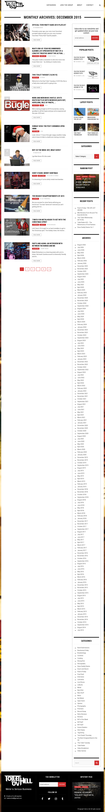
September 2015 (82, 593)
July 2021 (80, 407)
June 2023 (80, 346)
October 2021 (81, 399)
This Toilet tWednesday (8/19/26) (78, 135)
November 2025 (82, 269)
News (41, 105)
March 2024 (81, 322)
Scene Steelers (82, 727)
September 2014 (82, 625)
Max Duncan (52, 56)
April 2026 (80, 255)
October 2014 (81, 622)
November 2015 (82, 587)
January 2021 (81, 423)
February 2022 (82, 388)
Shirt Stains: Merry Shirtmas (45, 173)
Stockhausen (52, 224)
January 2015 (81, 614)
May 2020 (80, 444)
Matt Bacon (45, 248)
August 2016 (81, 563)
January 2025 (81, 295)
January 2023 (81, 359)
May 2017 (80, 540)
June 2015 (80, 601)
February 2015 (82, 611)
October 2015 (81, 590)
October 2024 (81, 303)
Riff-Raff (80, 725)
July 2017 (80, 534)
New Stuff (35, 77)
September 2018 (82, 497)
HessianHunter (39, 27)
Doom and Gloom (83, 669)
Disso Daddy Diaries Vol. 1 (85, 227)
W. (47, 105)
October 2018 (81, 494)
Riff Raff (80, 722)
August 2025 (81, 276)
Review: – (84, 184)
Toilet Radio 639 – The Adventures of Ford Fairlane (93, 135)
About (79, 5)
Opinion (79, 703)
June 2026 (80, 250)
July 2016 (80, 566)
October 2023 (81, 335)
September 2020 (82, 433)
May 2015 (80, 603)
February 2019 (82, 484)
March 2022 (81, 385)
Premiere (80, 709)
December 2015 (82, 585)
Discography (81, 663)
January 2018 (81, 518)
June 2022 (80, 377)
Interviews (36, 248)
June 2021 (80, 409)
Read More (36, 40)
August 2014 (81, 627)
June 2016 (80, 569)
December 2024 (82, 298)
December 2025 (82, 266)
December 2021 (82, 393)
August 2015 (81, 595)
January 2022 (81, 391)
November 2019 (82, 460)
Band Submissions (83, 647)
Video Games (81, 751)
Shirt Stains (41, 175)
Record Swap (81, 711)
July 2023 (80, 343)
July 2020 (80, 439)
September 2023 (82, 338)
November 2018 (82, 492)
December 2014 (82, 617)
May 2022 (80, 380)
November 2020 (82, 428)
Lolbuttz (42, 224)
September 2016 (82, 561)
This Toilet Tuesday (83, 743)
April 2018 (80, 510)
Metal (34, 175)
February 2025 (82, 292)
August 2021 (81, 404)
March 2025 (81, 290)
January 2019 (81, 486)
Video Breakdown (83, 748)
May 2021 (80, 412)
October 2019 (81, 463)
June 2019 (80, 473)
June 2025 (80, 282)
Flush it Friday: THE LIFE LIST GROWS (79, 119)
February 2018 (82, 516)
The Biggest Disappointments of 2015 (48, 196)
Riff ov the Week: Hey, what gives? (46, 150)
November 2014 (82, 619)
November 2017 (82, 524)
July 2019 (80, 470)
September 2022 (82, 369)
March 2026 (81, 258)
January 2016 (81, 582)
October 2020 (81, 431)
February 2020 (82, 452)
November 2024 (82, 300)
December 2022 (82, 362)
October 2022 (81, 367)
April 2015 (80, 606)
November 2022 (82, 364)
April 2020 (80, 447)
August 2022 (81, 372)
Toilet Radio (81, 745)
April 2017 (80, 542)
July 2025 (80, 279)
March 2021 (81, 417)
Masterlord (38, 152)
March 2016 (81, 577)
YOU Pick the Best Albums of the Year (79, 87)
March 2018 (81, 513)
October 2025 (81, 271)
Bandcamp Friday (83, 650)
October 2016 (81, 558)
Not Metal (80, 698)
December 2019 (82, 457)
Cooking (80, 658)
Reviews (79, 179)
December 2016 (82, 553)
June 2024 (80, 314)
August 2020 (81, 436)
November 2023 (82, 332)
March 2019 (81, 481)
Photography (81, 706)
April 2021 (80, 415)
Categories (51, 5)
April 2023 (80, 351)
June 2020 (80, 441)
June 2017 (80, 537)
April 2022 (80, 383)
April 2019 (80, 478)
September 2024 (82, 306)
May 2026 (80, 253)
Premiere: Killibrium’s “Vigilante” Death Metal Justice (84, 795)
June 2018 (80, 505)
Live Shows (81, 682)
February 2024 (82, 324)
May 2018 (80, 508)
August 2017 (81, 532)
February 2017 (82, 548)
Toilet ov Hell (87, 809)
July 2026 (80, 247)
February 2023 (82, 356)
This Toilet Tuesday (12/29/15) (44, 75)
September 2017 (82, 529)
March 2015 (81, 609)
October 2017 (81, 526)
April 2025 (80, 287)
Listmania (35, 56)
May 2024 (80, 316)
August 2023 (81, 340)
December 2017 (82, 521)
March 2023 (81, 354)
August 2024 (81, 308)
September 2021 (82, 401)
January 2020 (81, 455)
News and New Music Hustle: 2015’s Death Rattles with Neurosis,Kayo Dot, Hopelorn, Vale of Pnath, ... (49, 100)
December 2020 (82, 425)
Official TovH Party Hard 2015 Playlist (49, 25)
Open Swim (35, 131)
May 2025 (80, 284)
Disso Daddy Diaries (83, 666)
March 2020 (81, 449)
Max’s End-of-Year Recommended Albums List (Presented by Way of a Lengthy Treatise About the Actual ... (48, 50)
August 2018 (81, 500)
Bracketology (81, 653)
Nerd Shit (42, 56)
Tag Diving (80, 732)
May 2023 (80, 348)
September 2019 (82, 465)
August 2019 (81, 468)
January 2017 (81, 550)
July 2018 (80, 502)
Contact (90, 5)
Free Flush (80, 674)
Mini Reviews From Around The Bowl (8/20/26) (93, 119)
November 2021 (82, 396)
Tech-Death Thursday (84, 735)
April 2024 (80, 319)
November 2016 (82, 556)
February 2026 (82, 261)
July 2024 (80, 311)
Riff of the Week (82, 719)
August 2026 (81, 245)
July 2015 (80, 598)
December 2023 (82, 330)
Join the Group (66, 5)
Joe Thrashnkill (46, 198)
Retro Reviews (82, 714)
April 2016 (80, 574)
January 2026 (81, 263)
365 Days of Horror (53, 175)
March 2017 (81, 545)
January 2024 (81, 327)
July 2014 (80, 630)
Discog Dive (81, 661)
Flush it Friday (81, 671)
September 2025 (82, 274)
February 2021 (82, 420)
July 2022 (80, 375)
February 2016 (82, 579)
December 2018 (82, 489)
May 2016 (80, 571)
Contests (80, 655)
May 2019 (80, 476)
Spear (43, 77)
